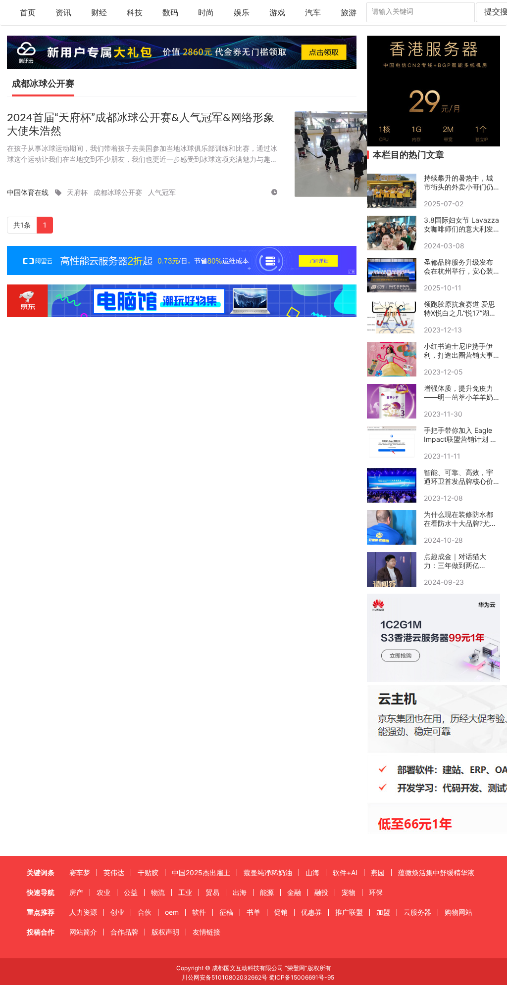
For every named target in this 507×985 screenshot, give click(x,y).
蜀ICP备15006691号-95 (301, 977)
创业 (117, 912)
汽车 (313, 13)
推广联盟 (349, 912)
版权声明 (165, 932)
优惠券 (311, 912)
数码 (170, 13)
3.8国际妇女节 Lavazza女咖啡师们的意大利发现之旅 (461, 225)
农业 (103, 892)
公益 (131, 892)
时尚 (206, 13)
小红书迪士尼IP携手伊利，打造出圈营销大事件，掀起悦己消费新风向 (458, 351)
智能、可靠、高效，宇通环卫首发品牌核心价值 (458, 477)
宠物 (348, 892)
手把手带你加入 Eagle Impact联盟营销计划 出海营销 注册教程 (460, 435)
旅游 (348, 13)
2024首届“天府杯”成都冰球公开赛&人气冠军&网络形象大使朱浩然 (140, 124)
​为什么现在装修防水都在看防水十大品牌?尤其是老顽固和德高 (460, 519)
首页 (28, 13)
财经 (99, 13)
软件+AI (345, 872)
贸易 (212, 892)
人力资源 (83, 912)
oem (172, 912)
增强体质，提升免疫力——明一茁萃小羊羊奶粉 (458, 393)
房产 (76, 892)
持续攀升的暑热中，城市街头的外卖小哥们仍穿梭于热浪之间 (458, 182)
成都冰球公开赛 (118, 192)
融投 (321, 892)
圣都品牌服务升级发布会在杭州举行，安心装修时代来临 (458, 267)
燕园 (378, 872)
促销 (281, 912)
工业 (185, 892)
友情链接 (206, 932)
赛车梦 (79, 872)
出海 (240, 892)
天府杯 (77, 192)
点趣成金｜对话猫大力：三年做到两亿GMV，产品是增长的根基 (459, 561)
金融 (294, 892)
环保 (376, 892)
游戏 (277, 13)
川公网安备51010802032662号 (223, 977)
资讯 (63, 13)
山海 (312, 872)
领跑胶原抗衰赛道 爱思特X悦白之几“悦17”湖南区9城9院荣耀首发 (460, 309)
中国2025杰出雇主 (201, 872)
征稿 (226, 912)
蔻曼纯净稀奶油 (268, 872)
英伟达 (113, 872)
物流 (158, 892)
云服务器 (417, 912)
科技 (135, 13)
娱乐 (242, 13)
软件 (199, 912)
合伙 (145, 912)
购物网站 (458, 912)
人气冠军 (162, 192)
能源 (267, 892)
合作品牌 (124, 932)
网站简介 (83, 932)
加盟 (383, 912)
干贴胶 (148, 872)
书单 (253, 912)
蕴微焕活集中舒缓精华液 (436, 872)
